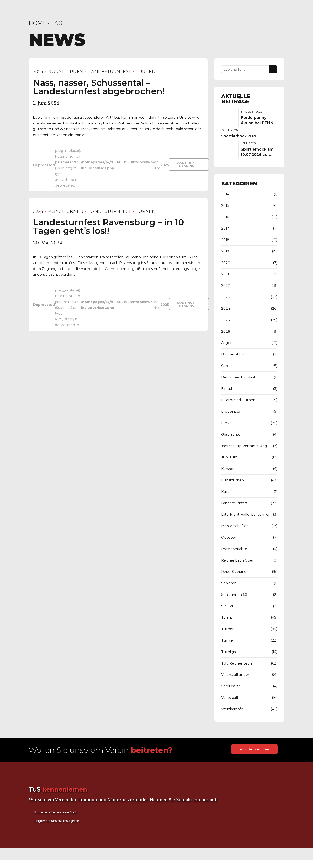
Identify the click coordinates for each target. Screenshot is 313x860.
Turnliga (228, 652)
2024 (38, 71)
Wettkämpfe (232, 709)
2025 (225, 320)
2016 (225, 217)
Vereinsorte (231, 686)
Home (37, 23)
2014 (225, 194)
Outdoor (228, 537)
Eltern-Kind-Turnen (238, 400)
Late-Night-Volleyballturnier (245, 514)
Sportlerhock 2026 (239, 136)
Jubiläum (229, 457)
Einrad (226, 389)
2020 (225, 263)
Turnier (227, 640)
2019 (225, 251)
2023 (225, 297)
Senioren (229, 583)
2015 (225, 206)
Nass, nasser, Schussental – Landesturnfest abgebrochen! (98, 86)
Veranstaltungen (235, 675)
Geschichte (230, 434)
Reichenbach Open (237, 560)
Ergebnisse (230, 411)
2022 (225, 286)
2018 (225, 240)
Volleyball (229, 698)
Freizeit (227, 423)
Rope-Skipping (234, 572)
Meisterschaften (235, 526)
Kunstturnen (65, 71)
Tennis (226, 617)
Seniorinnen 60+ (235, 595)
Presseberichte (234, 549)
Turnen (145, 71)
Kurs (225, 492)
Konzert (228, 469)
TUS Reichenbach (236, 663)
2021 (225, 274)
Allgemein (230, 343)
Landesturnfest (109, 71)
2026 (225, 331)
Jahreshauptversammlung (244, 446)
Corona (227, 366)
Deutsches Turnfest (238, 377)
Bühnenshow (232, 354)
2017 (225, 228)
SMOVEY (228, 606)
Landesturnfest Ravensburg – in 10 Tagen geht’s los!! (108, 226)
